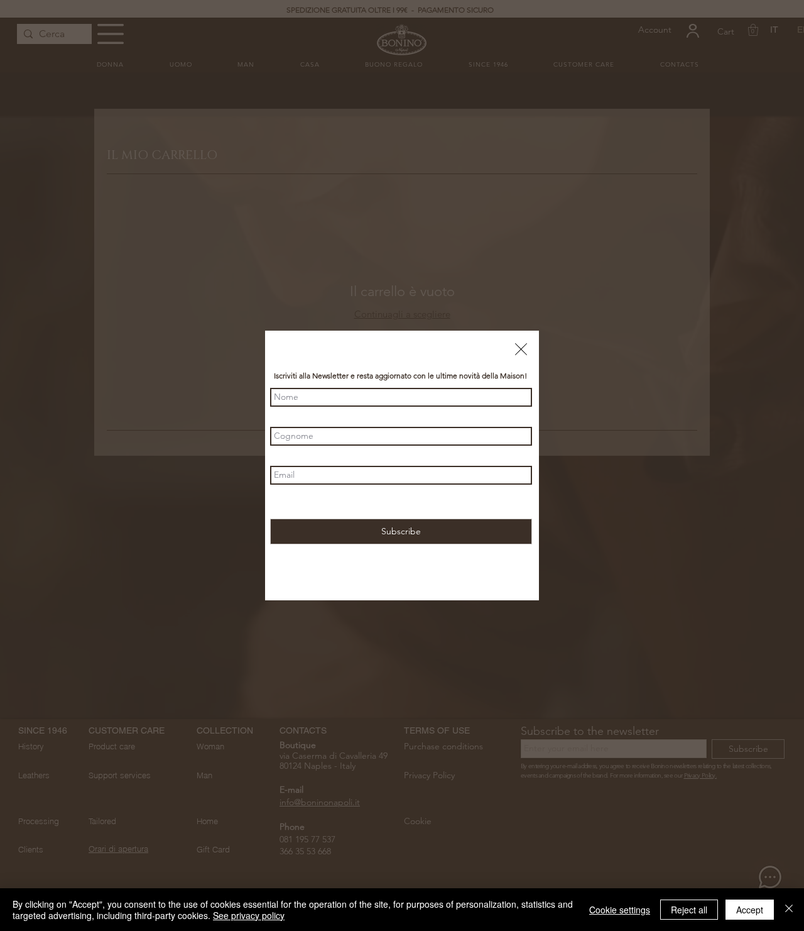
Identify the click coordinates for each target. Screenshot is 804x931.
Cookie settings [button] (619, 909)
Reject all (689, 909)
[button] (521, 349)
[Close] (788, 909)
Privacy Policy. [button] (450, 503)
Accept (749, 909)
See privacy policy (249, 915)
